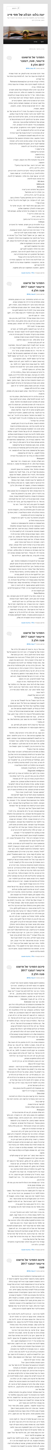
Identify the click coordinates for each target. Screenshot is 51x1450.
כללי (32, 273)
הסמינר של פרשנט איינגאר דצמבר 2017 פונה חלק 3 (32, 636)
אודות (35, 42)
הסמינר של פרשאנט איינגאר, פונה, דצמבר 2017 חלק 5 (32, 60)
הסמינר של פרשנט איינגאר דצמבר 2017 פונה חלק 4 (32, 286)
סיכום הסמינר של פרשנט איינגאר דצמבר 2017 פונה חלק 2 (30, 970)
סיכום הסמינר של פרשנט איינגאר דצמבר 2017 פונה (30, 1263)
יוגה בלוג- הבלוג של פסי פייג (25, 14)
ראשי (42, 42)
